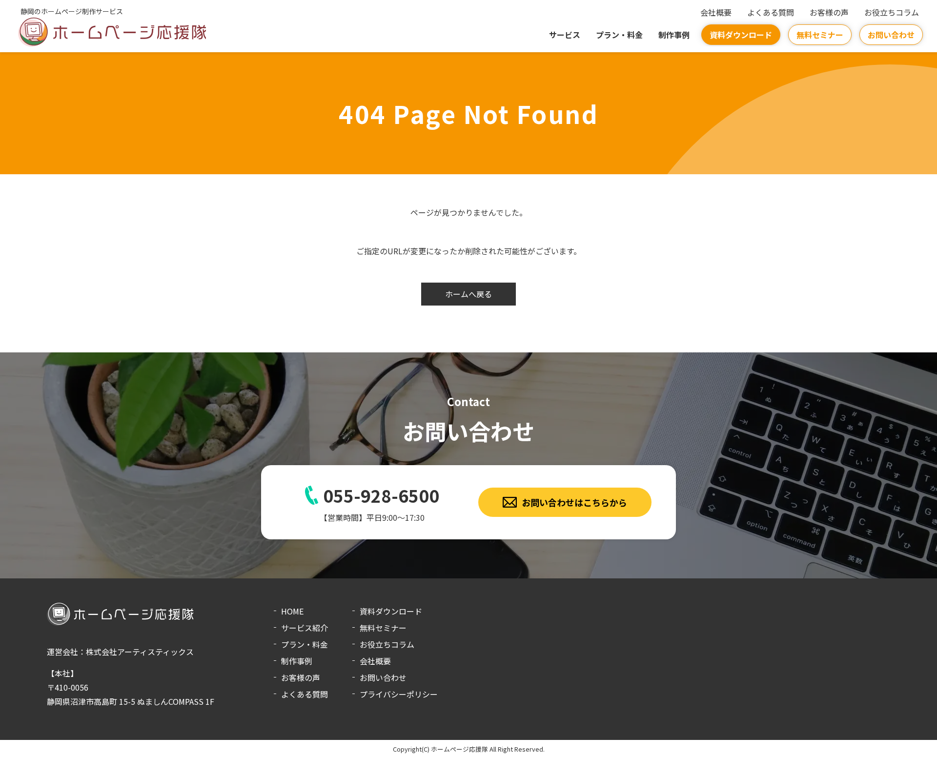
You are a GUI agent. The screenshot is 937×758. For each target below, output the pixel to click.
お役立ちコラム (891, 12)
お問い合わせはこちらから (574, 502)
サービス (564, 35)
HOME (292, 611)
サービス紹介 (304, 628)
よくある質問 (770, 12)
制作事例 (674, 35)
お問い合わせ (891, 35)
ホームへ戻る (468, 294)
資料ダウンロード (741, 35)
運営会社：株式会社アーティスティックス (120, 651)
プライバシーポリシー (399, 694)
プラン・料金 (619, 35)
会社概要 (716, 12)
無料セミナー (819, 35)
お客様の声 (829, 12)
